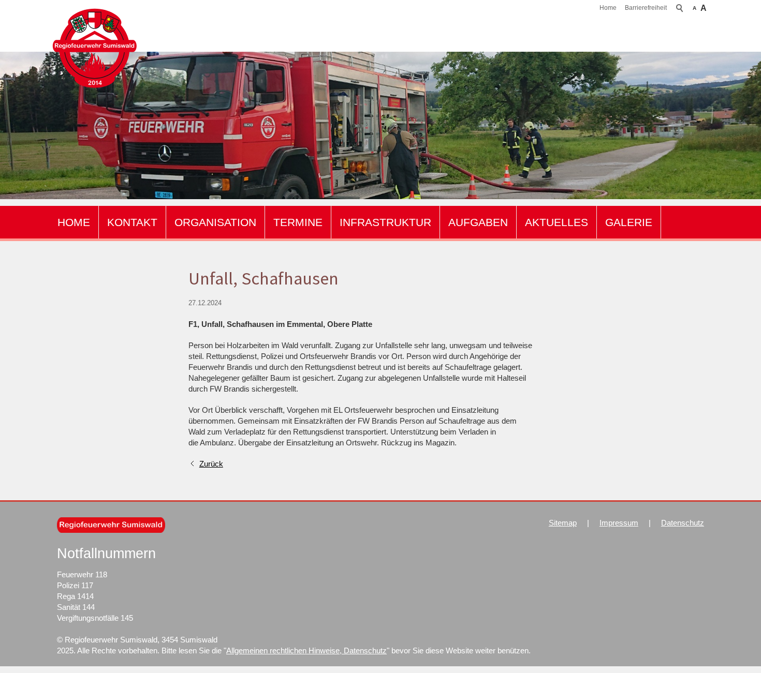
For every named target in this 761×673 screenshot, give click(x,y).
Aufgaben (478, 222)
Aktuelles (556, 222)
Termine (298, 222)
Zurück (211, 463)
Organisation (215, 222)
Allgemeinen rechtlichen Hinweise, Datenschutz (306, 650)
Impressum (618, 522)
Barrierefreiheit (646, 7)
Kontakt (132, 222)
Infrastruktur (385, 222)
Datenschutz (682, 522)
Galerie (628, 222)
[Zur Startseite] (94, 48)
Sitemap (563, 522)
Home (608, 7)
